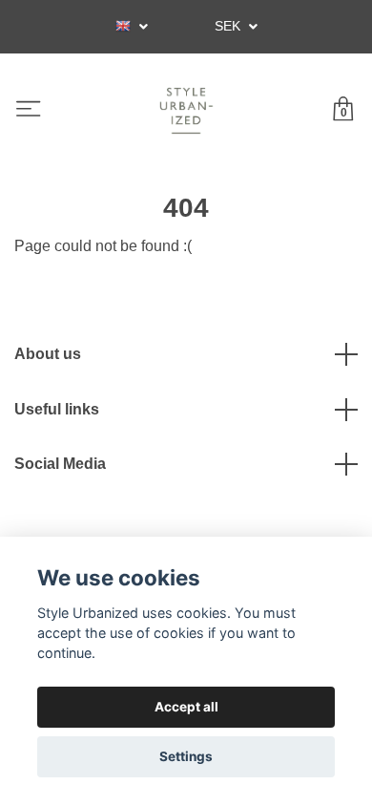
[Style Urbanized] (186, 111)
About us (47, 354)
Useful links (56, 409)
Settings (186, 756)
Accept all (186, 706)
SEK (229, 25)
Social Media (60, 464)
